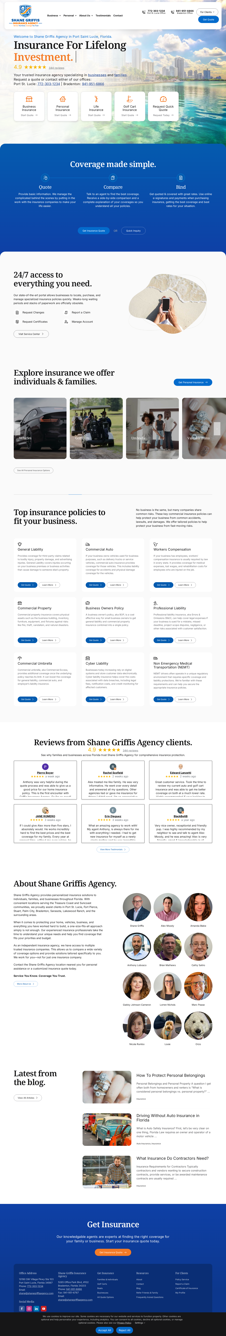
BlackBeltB (185, 816)
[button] (17, 428)
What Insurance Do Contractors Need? (172, 1158)
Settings (139, 1322)
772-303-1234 (49, 84)
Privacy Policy (124, 1322)
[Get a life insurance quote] (96, 106)
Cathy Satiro (198, 965)
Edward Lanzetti (185, 773)
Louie (167, 1044)
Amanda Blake (198, 925)
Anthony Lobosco (136, 965)
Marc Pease (198, 1004)
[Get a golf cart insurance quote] (129, 106)
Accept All (104, 1330)
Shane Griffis (137, 925)
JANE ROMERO (50, 816)
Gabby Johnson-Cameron (137, 1004)
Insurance (141, 1099)
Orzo (198, 1044)
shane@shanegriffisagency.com (36, 1293)
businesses (97, 75)
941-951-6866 (93, 84)
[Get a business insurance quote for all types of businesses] (29, 106)
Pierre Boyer (50, 773)
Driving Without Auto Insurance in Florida (167, 1118)
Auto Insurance (143, 1143)
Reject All (124, 1330)
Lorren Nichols (167, 1004)
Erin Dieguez (117, 816)
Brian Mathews (167, 965)
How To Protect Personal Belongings (170, 1075)
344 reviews (56, 68)
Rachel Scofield (117, 773)
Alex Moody (167, 925)
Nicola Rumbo (136, 1044)
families (120, 75)
